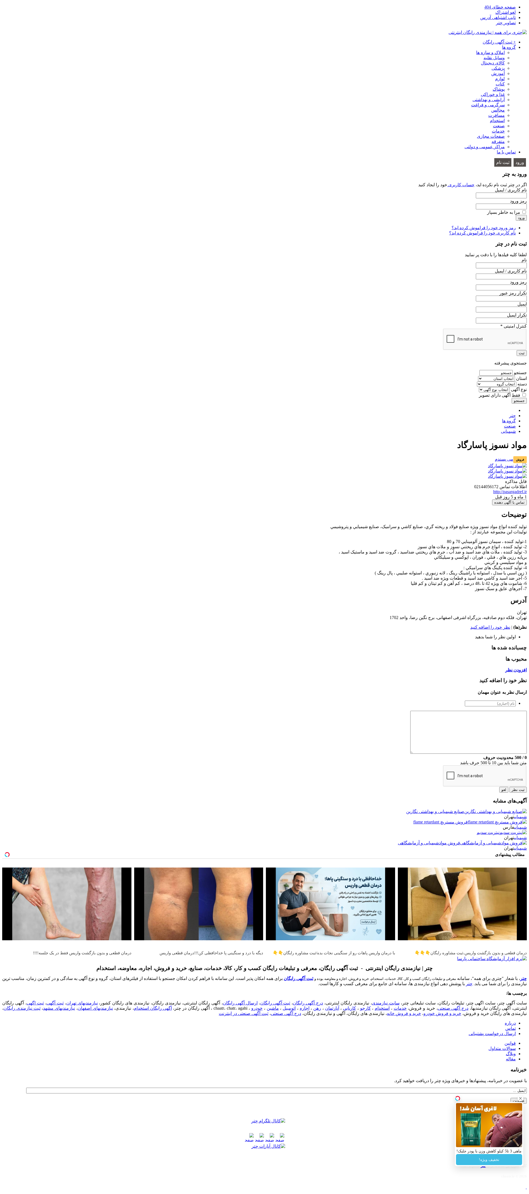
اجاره (304, 1008)
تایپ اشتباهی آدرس (498, 17)
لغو (503, 790)
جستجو (520, 372)
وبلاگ (511, 1053)
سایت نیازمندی (386, 1003)
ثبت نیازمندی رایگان (22, 1008)
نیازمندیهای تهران (82, 1003)
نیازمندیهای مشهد (59, 1008)
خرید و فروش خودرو (442, 1013)
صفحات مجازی (491, 136)
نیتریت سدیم (488, 832)
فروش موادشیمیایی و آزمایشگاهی (429, 843)
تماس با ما (506, 152)
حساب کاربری (460, 184)
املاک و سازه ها (490, 52)
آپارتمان (332, 1008)
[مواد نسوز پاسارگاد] (507, 465)
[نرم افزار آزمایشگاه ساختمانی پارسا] (492, 958)
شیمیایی (520, 816)
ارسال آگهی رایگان (240, 1003)
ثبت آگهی (55, 1003)
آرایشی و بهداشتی (489, 99)
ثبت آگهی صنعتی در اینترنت (243, 1013)
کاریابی (349, 1008)
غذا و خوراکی (493, 94)
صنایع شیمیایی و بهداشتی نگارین (435, 811)
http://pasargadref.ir (510, 491)
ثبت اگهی (35, 1003)
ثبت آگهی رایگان (298, 978)
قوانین (510, 1043)
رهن (317, 1008)
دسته (522, 384)
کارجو (365, 1008)
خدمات (498, 131)
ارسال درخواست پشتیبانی (492, 1033)
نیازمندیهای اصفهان (95, 1008)
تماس (510, 1028)
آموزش (498, 73)
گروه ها (509, 47)
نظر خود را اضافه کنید (490, 627)
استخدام (497, 120)
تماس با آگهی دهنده (509, 502)
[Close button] (520, 1098)
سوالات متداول (502, 1048)
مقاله (511, 1059)
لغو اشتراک (505, 12)
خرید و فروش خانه (404, 1013)
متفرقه (498, 141)
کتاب (500, 84)
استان (521, 378)
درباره (510, 1023)
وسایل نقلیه (494, 57)
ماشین (273, 1008)
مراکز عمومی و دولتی (485, 146)
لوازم (500, 78)
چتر (523, 978)
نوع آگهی (519, 389)
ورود (519, 162)
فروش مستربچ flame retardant (440, 822)
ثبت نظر (518, 790)
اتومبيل (289, 1008)
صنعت (499, 125)
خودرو (257, 1008)
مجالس (498, 110)
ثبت (522, 353)
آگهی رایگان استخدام (153, 1008)
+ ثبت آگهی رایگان (499, 42)
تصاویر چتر (506, 22)
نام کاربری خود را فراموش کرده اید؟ (482, 233)
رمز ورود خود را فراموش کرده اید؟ (484, 227)
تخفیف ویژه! (489, 1160)
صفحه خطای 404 (500, 7)
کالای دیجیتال (493, 63)
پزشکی (498, 68)
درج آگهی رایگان (308, 1003)
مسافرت (496, 115)
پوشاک (499, 89)
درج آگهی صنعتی (453, 1008)
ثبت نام (502, 162)
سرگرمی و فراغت (488, 104)
